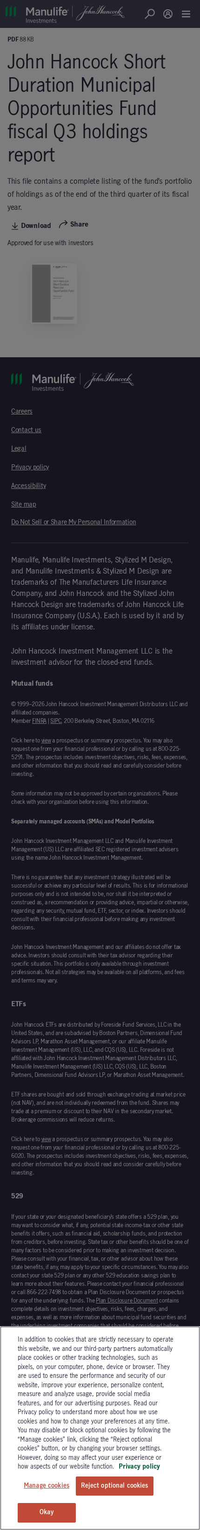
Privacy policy (139, 1466)
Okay (46, 1512)
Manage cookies (46, 1486)
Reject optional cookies (114, 1486)
